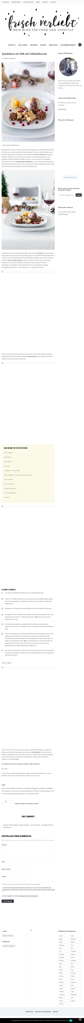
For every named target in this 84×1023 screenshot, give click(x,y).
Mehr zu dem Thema (48, 890)
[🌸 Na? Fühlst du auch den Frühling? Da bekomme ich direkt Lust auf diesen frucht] (63, 149)
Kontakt (53, 2)
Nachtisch (5, 58)
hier (18, 759)
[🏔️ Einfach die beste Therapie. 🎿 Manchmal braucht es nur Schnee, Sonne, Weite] (73, 149)
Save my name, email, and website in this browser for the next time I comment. (22, 884)
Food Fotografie (28, 2)
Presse (38, 2)
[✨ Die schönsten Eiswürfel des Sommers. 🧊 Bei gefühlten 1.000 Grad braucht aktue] (63, 128)
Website (4, 876)
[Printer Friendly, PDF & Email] (7, 663)
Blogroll (45, 2)
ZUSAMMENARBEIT (68, 45)
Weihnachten (12, 58)
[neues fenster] (31, 930)
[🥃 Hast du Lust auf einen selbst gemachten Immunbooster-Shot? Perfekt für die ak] (63, 169)
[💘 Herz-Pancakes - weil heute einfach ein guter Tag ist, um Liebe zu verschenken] (63, 159)
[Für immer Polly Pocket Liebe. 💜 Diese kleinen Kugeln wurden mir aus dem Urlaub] (73, 128)
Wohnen (33, 45)
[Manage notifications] (80, 1019)
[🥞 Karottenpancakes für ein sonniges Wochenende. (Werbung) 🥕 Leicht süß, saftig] (73, 138)
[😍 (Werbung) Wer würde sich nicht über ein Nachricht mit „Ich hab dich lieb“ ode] (63, 138)
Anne (3, 785)
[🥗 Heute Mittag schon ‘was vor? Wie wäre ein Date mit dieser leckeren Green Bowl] (73, 159)
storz (5, 255)
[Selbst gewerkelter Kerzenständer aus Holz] (9, 803)
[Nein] (82, 1020)
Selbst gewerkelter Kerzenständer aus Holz (26, 803)
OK (71, 1020)
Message (4, 845)
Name (3, 862)
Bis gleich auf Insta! (70, 177)
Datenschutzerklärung (43, 1012)
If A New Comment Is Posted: (10, 896)
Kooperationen (16, 2)
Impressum (29, 1012)
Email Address (6, 869)
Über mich (6, 2)
